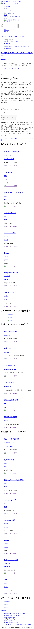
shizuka (6, 352)
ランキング (7, 10)
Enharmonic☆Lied (10, 369)
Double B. (7, 335)
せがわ (6, 236)
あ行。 (6, 296)
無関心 (3, 59)
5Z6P (5, 176)
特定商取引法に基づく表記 (12, 615)
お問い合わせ (8, 620)
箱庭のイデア (8, 386)
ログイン (21, 36)
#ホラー (6, 30)
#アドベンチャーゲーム (11, 68)
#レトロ (6, 33)
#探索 (6, 31)
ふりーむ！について (10, 617)
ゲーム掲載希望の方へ (11, 622)
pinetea (6, 256)
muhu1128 (7, 276)
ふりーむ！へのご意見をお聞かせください (17, 624)
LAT (5, 216)
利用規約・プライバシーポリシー (14, 613)
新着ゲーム (7, 6)
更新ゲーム (7, 8)
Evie (5, 196)
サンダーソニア (9, 155)
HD (5, 403)
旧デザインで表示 (9, 619)
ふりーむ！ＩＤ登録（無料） (10, 36)
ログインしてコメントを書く (10, 138)
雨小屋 (6, 420)
